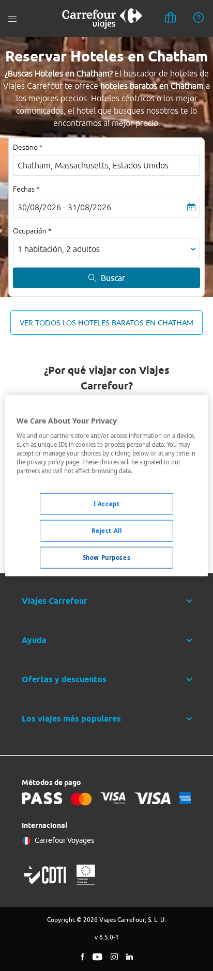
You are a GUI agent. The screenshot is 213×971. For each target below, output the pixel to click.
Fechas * (26, 189)
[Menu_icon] (12, 19)
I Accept (107, 504)
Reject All (107, 530)
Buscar (113, 278)
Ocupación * (32, 231)
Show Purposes (106, 557)
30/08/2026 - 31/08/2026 (64, 207)
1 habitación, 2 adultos (59, 249)
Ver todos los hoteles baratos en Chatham (106, 322)
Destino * (28, 147)
